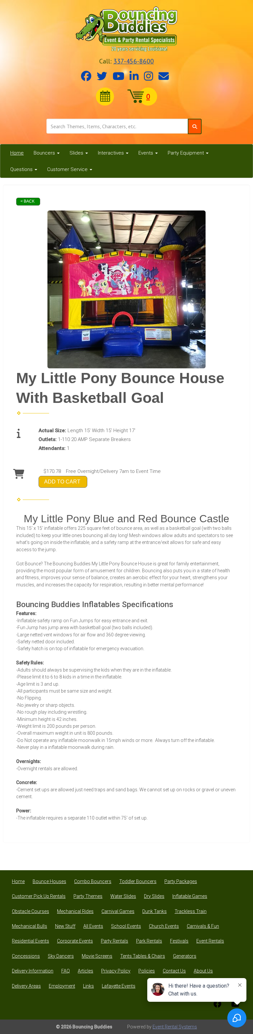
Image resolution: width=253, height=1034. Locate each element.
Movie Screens (97, 956)
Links (88, 986)
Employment (62, 986)
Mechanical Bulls (29, 926)
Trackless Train (191, 911)
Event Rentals (210, 941)
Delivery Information (32, 970)
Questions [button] (22, 169)
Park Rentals (149, 941)
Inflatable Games (189, 896)
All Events (93, 926)
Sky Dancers (61, 956)
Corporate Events (75, 941)
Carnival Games (117, 911)
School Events (126, 926)
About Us (203, 970)
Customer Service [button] (68, 169)
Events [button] (146, 153)
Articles (85, 970)
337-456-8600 (133, 61)
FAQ (65, 970)
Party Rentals (114, 941)
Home (17, 153)
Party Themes (87, 896)
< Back (27, 201)
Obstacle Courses (30, 911)
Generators (184, 956)
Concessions (26, 956)
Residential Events (30, 941)
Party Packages (180, 881)
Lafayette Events (118, 986)
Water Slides (123, 896)
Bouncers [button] (45, 153)
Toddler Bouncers (137, 881)
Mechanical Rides (75, 911)
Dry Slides (154, 896)
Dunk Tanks (154, 911)
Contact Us (174, 970)
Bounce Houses (49, 881)
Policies (146, 970)
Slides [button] (77, 153)
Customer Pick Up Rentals (39, 896)
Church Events (164, 926)
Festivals (179, 941)
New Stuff (65, 926)
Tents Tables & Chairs (142, 956)
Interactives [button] (111, 153)
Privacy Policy (115, 970)
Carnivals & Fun (203, 926)
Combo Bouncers (92, 881)
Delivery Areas (26, 986)
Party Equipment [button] (186, 153)
